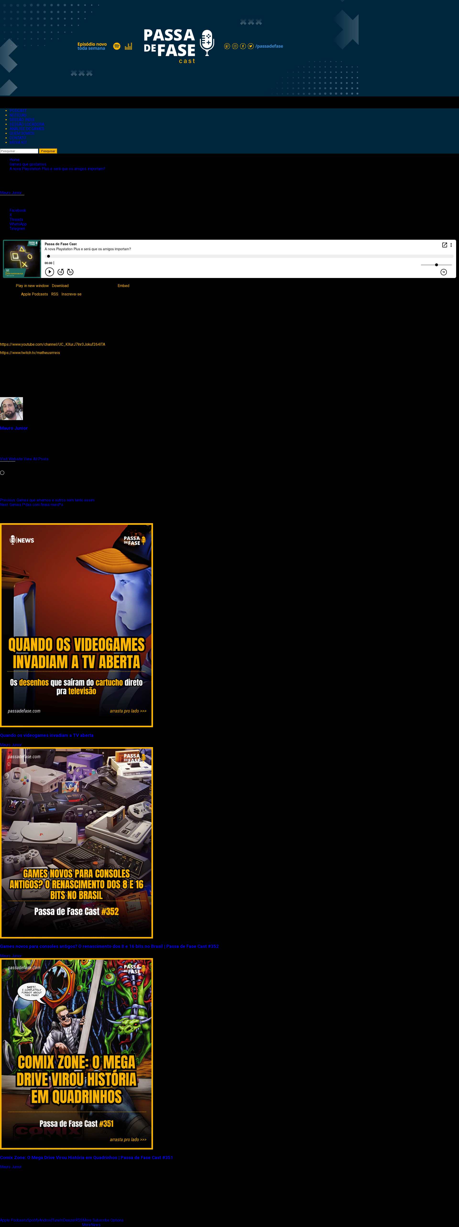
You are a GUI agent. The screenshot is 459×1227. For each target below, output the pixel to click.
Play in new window (32, 285)
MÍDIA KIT (18, 142)
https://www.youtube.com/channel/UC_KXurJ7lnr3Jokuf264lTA (52, 344)
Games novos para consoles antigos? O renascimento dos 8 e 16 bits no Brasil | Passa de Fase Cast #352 (109, 946)
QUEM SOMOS (22, 133)
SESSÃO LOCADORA (27, 124)
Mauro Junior (11, 192)
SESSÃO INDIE (22, 119)
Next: (31, 504)
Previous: (47, 500)
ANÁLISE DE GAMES (27, 129)
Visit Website (12, 459)
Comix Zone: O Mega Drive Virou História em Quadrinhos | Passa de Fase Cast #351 (86, 1157)
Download (60, 285)
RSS (54, 294)
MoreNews (91, 1224)
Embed (123, 285)
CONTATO (18, 138)
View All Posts (36, 459)
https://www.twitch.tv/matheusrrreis (30, 352)
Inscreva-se (71, 294)
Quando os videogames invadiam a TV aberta (46, 735)
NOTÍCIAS (18, 115)
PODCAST (18, 110)
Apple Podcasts (34, 294)
